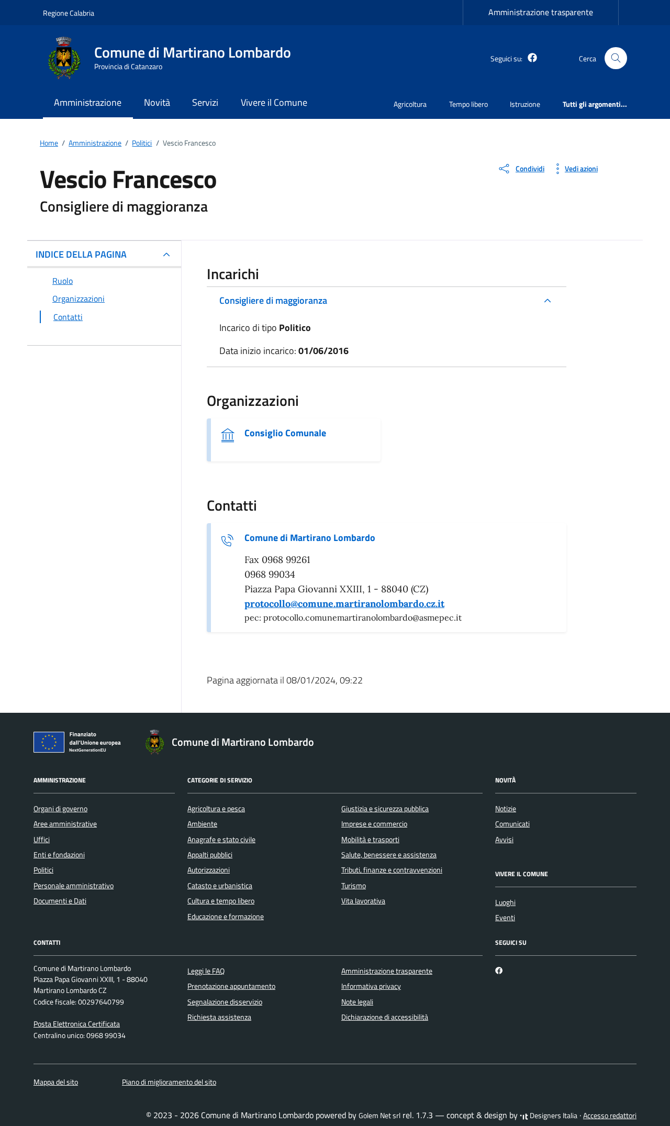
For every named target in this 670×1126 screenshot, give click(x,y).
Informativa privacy (371, 986)
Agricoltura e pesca (216, 808)
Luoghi (505, 902)
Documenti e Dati (60, 901)
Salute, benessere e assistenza (389, 854)
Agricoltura (410, 103)
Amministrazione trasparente (540, 12)
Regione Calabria (68, 12)
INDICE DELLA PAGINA (81, 254)
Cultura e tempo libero (220, 901)
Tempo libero (468, 103)
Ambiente (202, 824)
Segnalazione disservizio (224, 1002)
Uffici (42, 839)
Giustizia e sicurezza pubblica (385, 808)
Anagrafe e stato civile (221, 839)
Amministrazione (87, 102)
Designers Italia (552, 1115)
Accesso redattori (609, 1115)
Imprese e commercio (374, 824)
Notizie (505, 808)
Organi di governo (60, 808)
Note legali (357, 1002)
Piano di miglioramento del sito (169, 1082)
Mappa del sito (56, 1082)
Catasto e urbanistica (219, 885)
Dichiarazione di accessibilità (384, 1017)
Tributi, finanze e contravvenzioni (391, 870)
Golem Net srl (379, 1115)
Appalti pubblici (209, 854)
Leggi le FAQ (206, 971)
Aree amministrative (65, 824)
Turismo (353, 885)
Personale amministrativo (74, 885)
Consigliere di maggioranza (273, 300)
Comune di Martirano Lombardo (309, 538)
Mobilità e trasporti (370, 839)
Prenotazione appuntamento (231, 986)
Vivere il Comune (274, 102)
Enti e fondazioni (59, 854)
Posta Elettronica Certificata (77, 1024)
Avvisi (504, 839)
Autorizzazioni (208, 870)
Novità (157, 102)
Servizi (205, 102)
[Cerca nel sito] (616, 58)
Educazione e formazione (225, 916)
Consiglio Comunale (285, 433)
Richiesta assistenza (219, 1017)
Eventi (505, 917)
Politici (43, 870)
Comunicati (512, 824)
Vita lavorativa (363, 901)
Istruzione (525, 103)
